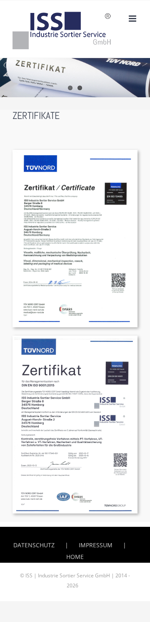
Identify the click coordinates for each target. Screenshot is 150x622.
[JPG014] (75, 338)
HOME (75, 557)
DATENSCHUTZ (34, 545)
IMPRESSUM (95, 545)
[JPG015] (75, 153)
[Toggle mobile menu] (133, 18)
